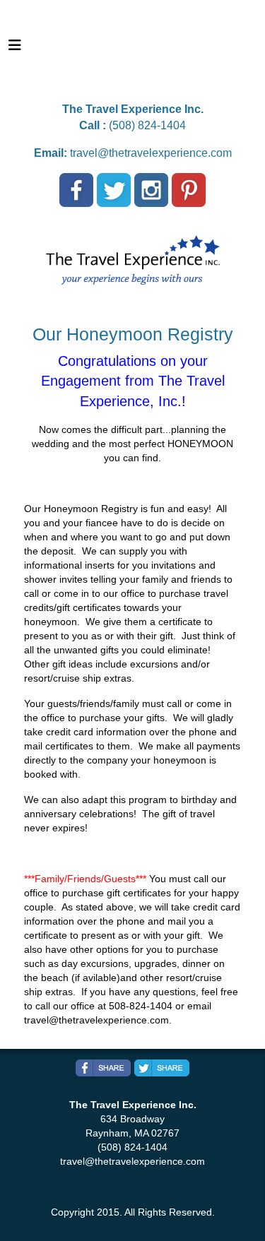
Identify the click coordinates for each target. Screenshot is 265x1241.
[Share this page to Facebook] (103, 1067)
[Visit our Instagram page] (151, 190)
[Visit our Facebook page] (76, 190)
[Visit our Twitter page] (114, 190)
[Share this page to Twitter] (161, 1067)
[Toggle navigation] (15, 48)
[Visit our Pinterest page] (189, 190)
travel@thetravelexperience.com (151, 153)
